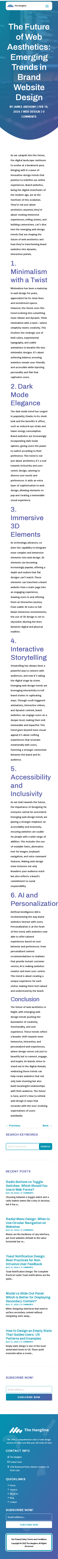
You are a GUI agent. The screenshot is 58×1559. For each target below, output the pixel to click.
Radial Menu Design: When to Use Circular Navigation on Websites (28, 1222)
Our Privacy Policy (18, 1539)
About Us (14, 1493)
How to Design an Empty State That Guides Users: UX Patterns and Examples (29, 1334)
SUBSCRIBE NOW (29, 1397)
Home (12, 1485)
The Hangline (16, 1457)
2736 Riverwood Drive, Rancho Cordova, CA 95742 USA (29, 1469)
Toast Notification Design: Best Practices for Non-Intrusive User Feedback (25, 1260)
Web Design (31, 111)
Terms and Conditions (37, 1539)
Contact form (16, 1462)
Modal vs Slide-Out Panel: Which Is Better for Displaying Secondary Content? (28, 1297)
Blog (12, 1498)
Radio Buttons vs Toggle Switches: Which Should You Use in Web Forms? (26, 1185)
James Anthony (25, 106)
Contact (13, 1502)
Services (13, 1489)
